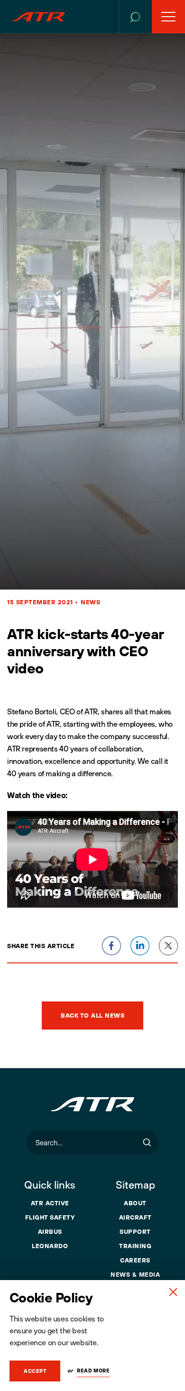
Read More (93, 1370)
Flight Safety (50, 1217)
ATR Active (50, 1203)
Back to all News (92, 1015)
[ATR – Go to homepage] (38, 16)
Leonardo (50, 1246)
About (135, 1203)
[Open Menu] (168, 16)
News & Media (135, 1274)
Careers (135, 1260)
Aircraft (135, 1217)
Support (135, 1231)
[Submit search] (147, 1143)
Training (135, 1246)
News (90, 602)
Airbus (50, 1231)
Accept (35, 1371)
